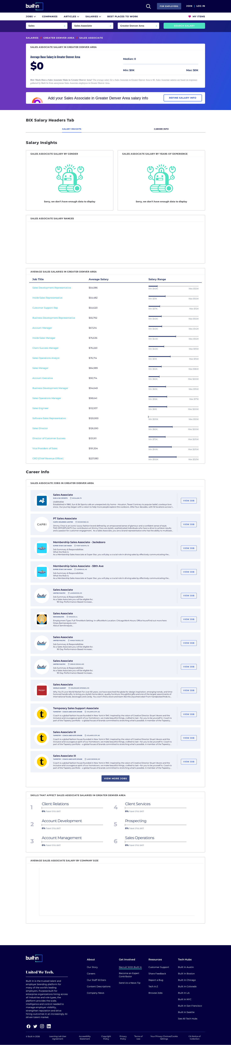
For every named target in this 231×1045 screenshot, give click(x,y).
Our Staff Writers (96, 980)
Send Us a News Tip (129, 982)
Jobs (30, 16)
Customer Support (158, 967)
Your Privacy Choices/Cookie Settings (164, 1037)
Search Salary (184, 25)
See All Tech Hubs (187, 1018)
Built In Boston (186, 973)
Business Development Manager (50, 388)
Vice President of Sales (44, 448)
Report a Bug (155, 980)
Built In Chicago (187, 980)
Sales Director (40, 428)
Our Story (92, 967)
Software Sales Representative (49, 418)
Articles (70, 16)
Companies (50, 16)
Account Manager (42, 327)
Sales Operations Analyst (46, 358)
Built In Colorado (187, 986)
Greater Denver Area (58, 37)
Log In (200, 6)
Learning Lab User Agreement (57, 1037)
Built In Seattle (186, 1012)
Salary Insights (71, 129)
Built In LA (184, 992)
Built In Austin (186, 967)
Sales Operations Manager (46, 398)
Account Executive (42, 378)
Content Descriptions (98, 986)
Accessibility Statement (85, 1037)
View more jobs (115, 778)
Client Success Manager (45, 348)
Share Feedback (157, 973)
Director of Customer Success (49, 438)
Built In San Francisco (190, 1005)
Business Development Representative (53, 317)
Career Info (161, 129)
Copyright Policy (106, 1037)
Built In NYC (184, 999)
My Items (198, 16)
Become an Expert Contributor (129, 975)
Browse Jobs (155, 992)
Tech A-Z (153, 986)
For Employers (169, 6)
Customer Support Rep (45, 307)
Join (189, 6)
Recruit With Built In (130, 967)
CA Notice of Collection (195, 1037)
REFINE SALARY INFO (182, 97)
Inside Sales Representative (47, 297)
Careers (91, 973)
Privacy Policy (123, 1037)
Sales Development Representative (51, 287)
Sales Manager (40, 368)
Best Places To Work (122, 16)
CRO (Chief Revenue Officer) (47, 458)
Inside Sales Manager (43, 338)
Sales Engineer (40, 408)
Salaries (92, 16)
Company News (95, 992)
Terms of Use (138, 1037)
